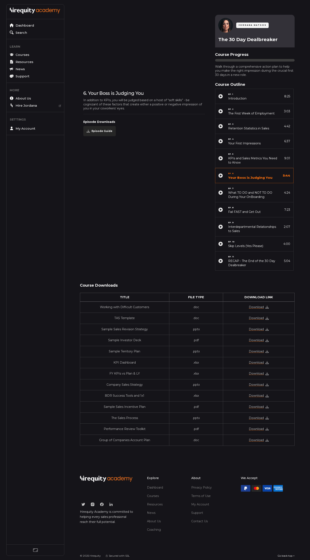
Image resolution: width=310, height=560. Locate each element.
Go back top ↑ (286, 555)
